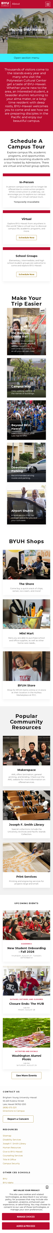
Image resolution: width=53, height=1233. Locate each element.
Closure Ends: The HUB (26, 1003)
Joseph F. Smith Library (26, 824)
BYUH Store (26, 685)
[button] (47, 1187)
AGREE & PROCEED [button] (26, 1226)
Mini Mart (26, 633)
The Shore (26, 584)
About (16, 3)
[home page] (5, 4)
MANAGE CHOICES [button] (26, 1216)
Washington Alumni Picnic (26, 1057)
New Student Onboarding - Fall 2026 (26, 949)
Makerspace (26, 770)
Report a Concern (18, 1119)
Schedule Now (26, 237)
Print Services (26, 876)
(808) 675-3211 (10, 1107)
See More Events (26, 1075)
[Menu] (47, 4)
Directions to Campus (14, 1111)
